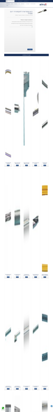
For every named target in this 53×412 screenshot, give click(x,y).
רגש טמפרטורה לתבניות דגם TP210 (26, 275)
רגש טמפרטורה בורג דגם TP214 (17, 275)
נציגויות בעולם (15, 3)
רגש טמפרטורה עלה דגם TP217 (8, 275)
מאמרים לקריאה (22, 3)
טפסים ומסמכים (8, 3)
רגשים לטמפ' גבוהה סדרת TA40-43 (17, 163)
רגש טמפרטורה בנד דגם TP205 (45, 386)
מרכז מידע (12, 3)
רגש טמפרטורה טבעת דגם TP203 (26, 386)
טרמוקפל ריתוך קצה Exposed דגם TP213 (45, 275)
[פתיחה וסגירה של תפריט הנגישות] (52, 406)
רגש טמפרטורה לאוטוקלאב (45, 163)
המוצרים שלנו (27, 3)
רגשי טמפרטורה (27, 15)
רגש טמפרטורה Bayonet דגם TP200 (8, 386)
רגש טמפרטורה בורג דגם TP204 (36, 386)
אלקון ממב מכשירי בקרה (33, 3)
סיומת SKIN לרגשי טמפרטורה (8, 163)
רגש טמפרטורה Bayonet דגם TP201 (17, 386)
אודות (19, 3)
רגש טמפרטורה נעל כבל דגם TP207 (36, 275)
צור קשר (7, 5)
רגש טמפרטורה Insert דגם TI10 (35, 163)
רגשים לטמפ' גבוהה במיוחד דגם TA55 (26, 163)
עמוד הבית (31, 15)
